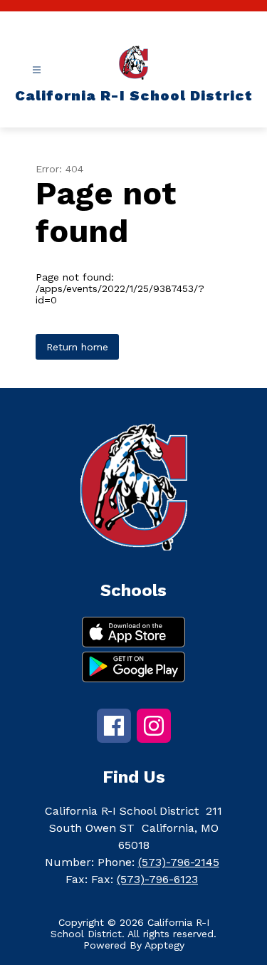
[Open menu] (36, 70)
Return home (77, 347)
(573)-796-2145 (178, 862)
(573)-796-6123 (157, 879)
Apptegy (164, 945)
